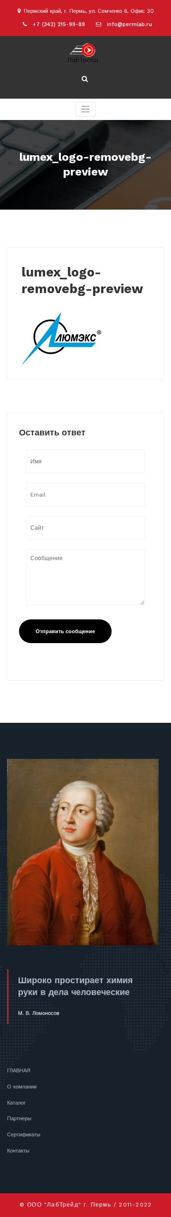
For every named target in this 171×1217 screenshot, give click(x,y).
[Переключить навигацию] (86, 109)
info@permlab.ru (129, 24)
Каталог (16, 1103)
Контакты (18, 1151)
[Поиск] (85, 79)
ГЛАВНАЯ (18, 1071)
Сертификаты (23, 1135)
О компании (22, 1087)
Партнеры (19, 1119)
